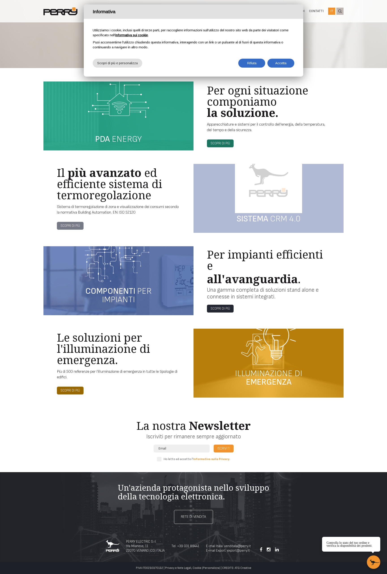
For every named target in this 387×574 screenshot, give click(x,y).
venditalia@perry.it (237, 546)
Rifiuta (251, 63)
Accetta (280, 63)
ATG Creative (243, 568)
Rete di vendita (193, 517)
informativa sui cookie (131, 35)
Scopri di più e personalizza (117, 63)
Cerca (340, 11)
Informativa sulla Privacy (211, 459)
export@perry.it (238, 550)
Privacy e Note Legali (178, 568)
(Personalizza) (211, 568)
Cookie (197, 568)
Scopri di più (220, 143)
